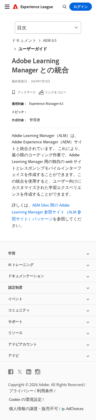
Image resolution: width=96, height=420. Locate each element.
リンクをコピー (55, 92)
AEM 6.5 (50, 40)
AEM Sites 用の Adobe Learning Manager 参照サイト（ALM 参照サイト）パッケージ (46, 211)
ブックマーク (26, 92)
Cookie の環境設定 (25, 399)
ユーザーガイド (32, 48)
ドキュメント (24, 40)
